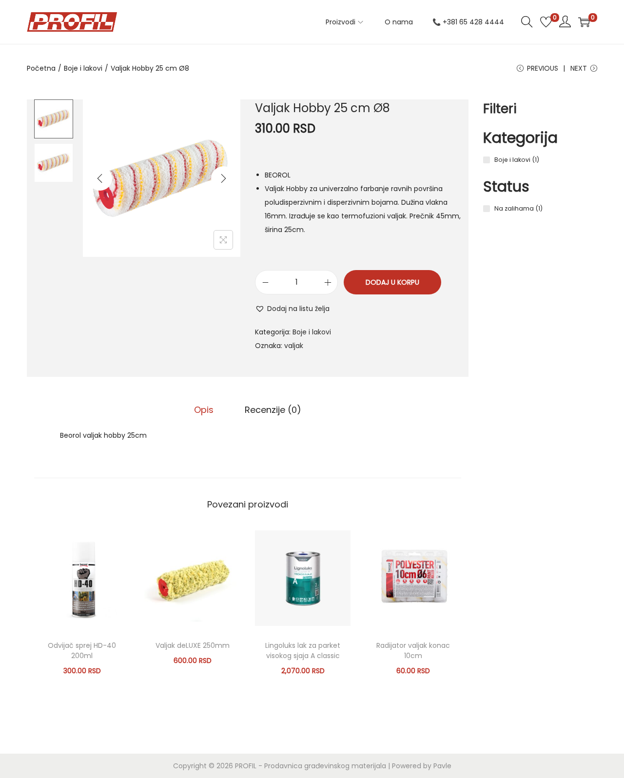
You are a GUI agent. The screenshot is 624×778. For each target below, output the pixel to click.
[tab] (204, 410)
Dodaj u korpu (392, 282)
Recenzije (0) (273, 410)
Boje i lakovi (83, 68)
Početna (41, 68)
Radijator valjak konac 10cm (413, 651)
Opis (204, 410)
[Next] (223, 178)
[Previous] (100, 178)
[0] (546, 22)
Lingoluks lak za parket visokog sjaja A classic (302, 651)
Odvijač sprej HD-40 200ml (82, 651)
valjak (293, 345)
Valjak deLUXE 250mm (193, 645)
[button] (292, 308)
